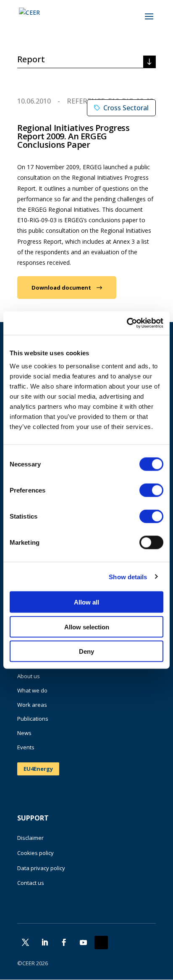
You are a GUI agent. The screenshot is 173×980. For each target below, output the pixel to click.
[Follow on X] (25, 942)
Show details (128, 576)
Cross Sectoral (126, 107)
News (24, 733)
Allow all (86, 602)
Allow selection (86, 626)
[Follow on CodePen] (101, 942)
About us (28, 676)
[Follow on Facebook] (64, 942)
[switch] (151, 490)
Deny (86, 651)
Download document (61, 287)
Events (25, 747)
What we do (32, 690)
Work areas (32, 704)
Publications (32, 718)
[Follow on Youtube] (83, 942)
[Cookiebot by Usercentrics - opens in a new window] (126, 323)
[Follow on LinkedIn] (44, 942)
